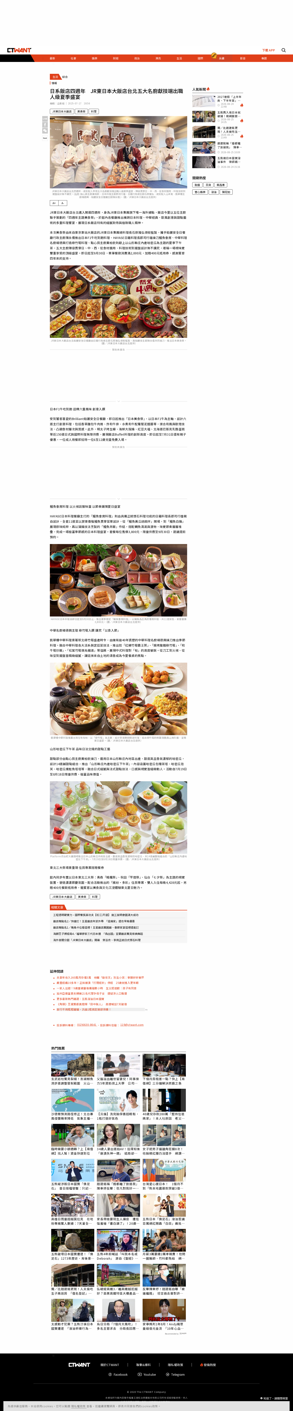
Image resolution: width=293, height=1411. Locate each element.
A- (63, 203)
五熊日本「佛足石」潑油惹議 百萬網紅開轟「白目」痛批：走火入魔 (164, 1221)
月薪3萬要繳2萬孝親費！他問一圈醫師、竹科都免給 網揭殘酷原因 (164, 1256)
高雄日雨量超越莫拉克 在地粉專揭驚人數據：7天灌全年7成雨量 (72, 1221)
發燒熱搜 (209, 1365)
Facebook (121, 1374)
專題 (264, 58)
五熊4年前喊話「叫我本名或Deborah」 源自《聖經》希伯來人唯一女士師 (117, 1256)
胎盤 (197, 185)
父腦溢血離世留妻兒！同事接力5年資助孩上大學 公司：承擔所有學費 (118, 1081)
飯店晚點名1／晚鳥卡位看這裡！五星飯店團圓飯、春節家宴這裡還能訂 (96, 927)
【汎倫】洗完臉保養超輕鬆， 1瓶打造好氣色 (118, 1116)
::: (53, 63)
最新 (52, 58)
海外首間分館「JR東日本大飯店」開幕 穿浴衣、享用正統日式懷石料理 (97, 940)
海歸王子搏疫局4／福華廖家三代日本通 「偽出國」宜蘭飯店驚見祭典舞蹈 (98, 934)
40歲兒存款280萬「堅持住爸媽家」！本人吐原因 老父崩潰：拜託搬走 (164, 1116)
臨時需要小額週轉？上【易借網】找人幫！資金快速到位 (72, 1151)
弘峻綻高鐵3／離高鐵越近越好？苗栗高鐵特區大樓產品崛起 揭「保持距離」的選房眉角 (118, 1291)
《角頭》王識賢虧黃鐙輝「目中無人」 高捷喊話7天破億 (93, 1004)
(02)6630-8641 (87, 1025)
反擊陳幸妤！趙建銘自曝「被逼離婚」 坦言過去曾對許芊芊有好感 (164, 1291)
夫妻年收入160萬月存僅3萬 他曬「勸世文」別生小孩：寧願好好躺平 (100, 977)
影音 (243, 58)
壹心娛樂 (200, 192)
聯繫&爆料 (143, 1365)
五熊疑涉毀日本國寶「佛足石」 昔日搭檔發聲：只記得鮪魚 (71, 1186)
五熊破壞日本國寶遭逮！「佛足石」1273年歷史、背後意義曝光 (72, 1256)
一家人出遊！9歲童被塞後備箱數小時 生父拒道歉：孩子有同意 (97, 988)
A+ (54, 203)
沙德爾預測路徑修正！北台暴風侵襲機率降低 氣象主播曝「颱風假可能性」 (72, 1116)
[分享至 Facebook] (45, 125)
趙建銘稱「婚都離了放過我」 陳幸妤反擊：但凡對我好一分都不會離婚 (118, 1186)
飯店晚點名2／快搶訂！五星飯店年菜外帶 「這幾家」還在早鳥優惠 (94, 921)
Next (45, 138)
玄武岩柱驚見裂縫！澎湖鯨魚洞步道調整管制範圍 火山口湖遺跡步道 (72, 1081)
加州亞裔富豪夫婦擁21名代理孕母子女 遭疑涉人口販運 (92, 993)
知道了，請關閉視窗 (275, 1398)
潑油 (214, 192)
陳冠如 (226, 192)
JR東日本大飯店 (62, 111)
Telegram (178, 1374)
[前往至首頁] (19, 50)
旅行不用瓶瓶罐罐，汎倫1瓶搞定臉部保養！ (84, 1009)
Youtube (150, 1374)
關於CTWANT (110, 1365)
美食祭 (81, 111)
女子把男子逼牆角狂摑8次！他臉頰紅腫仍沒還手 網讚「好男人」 (163, 1151)
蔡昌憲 (221, 185)
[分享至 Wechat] (45, 131)
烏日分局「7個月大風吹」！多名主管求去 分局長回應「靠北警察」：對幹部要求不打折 (117, 1326)
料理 (93, 111)
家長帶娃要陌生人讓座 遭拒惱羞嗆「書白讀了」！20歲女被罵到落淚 (118, 1221)
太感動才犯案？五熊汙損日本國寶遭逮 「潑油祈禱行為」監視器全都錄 (72, 1326)
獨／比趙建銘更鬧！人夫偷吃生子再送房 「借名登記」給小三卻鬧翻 (72, 1291)
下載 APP (268, 50)
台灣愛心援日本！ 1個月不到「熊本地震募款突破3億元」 (164, 1186)
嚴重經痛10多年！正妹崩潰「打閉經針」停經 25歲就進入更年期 (98, 983)
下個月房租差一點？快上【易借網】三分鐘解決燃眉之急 (164, 1081)
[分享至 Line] (45, 119)
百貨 (208, 185)
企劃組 (60, 103)
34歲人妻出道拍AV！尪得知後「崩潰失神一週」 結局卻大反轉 (118, 1151)
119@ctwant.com (132, 1025)
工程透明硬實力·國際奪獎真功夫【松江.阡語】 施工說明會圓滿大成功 (96, 915)
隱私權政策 (78, 1406)
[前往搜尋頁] (284, 50)
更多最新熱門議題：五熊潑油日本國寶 (80, 999)
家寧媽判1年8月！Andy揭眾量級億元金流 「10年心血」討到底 (163, 1326)
